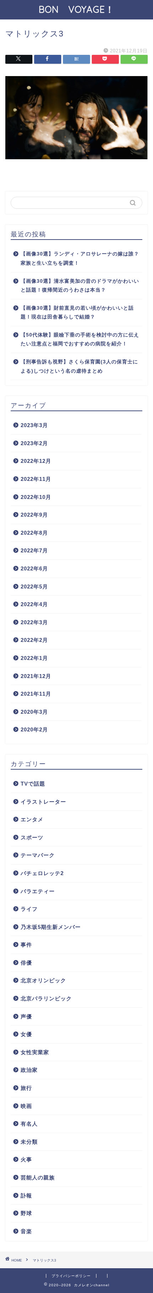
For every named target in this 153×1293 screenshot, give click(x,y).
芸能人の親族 (38, 1177)
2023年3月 (34, 425)
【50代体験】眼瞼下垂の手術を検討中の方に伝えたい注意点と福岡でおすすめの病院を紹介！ (80, 339)
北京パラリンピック (46, 998)
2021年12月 (36, 676)
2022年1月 (34, 658)
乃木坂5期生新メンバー (51, 927)
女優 (26, 1034)
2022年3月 (34, 622)
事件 (26, 945)
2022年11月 (36, 479)
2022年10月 (36, 497)
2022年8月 (34, 533)
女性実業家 (35, 1052)
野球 (26, 1213)
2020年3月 (34, 712)
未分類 (29, 1142)
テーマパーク (38, 855)
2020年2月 (34, 729)
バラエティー (38, 891)
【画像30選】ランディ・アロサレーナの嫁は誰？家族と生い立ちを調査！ (80, 258)
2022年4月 (34, 604)
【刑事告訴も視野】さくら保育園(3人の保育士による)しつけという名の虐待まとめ (79, 366)
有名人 (29, 1124)
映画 (26, 1106)
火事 (26, 1159)
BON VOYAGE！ (81, 9)
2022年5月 (34, 587)
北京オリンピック (43, 980)
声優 (26, 1016)
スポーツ (32, 837)
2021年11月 (36, 694)
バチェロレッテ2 (42, 873)
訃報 (26, 1196)
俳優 (26, 963)
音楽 (26, 1231)
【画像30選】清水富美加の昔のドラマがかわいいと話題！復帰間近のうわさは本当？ (80, 285)
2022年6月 (34, 568)
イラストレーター (43, 802)
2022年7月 (34, 550)
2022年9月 (34, 515)
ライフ (29, 909)
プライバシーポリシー (71, 1276)
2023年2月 (34, 443)
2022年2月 (34, 640)
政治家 (29, 1070)
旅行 (26, 1088)
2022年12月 (36, 461)
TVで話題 (33, 784)
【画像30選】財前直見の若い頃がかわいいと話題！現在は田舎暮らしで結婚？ (77, 312)
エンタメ (32, 819)
